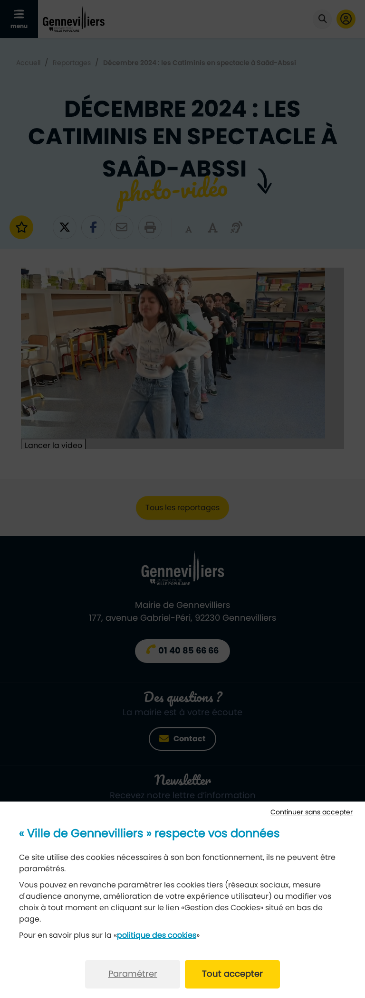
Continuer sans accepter (311, 812)
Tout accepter (232, 974)
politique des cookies (156, 935)
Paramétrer (132, 974)
